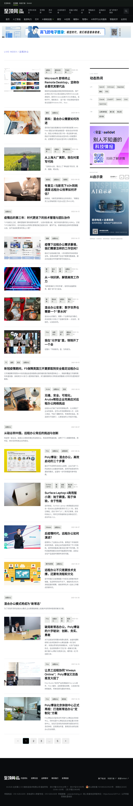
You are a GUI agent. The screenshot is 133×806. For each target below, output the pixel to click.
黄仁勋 (112, 112)
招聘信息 (34, 778)
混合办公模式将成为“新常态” (22, 604)
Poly (47, 332)
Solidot (29, 3)
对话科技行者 (61, 11)
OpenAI (101, 87)
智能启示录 (91, 11)
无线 (64, 389)
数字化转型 (49, 564)
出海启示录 (102, 11)
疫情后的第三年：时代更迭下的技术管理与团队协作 (37, 218)
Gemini (119, 99)
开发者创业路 (66, 150)
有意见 (48, 180)
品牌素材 (44, 778)
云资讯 (124, 19)
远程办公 (48, 71)
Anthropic (110, 87)
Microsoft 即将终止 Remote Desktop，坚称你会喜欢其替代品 (62, 82)
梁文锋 (101, 116)
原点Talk (50, 11)
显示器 (53, 270)
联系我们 (55, 778)
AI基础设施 (47, 19)
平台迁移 (67, 71)
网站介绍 (14, 778)
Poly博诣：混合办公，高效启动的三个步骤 (62, 459)
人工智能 (17, 19)
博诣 (61, 620)
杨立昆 (119, 112)
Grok (125, 99)
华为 (106, 92)
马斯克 (65, 180)
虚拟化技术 (58, 71)
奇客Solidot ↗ (123, 778)
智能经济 (114, 19)
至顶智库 (42, 11)
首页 (8, 19)
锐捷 (47, 238)
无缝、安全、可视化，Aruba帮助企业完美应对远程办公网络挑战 (62, 399)
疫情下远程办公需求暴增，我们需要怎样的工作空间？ (62, 246)
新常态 (68, 620)
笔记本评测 (70, 486)
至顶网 (15, 3)
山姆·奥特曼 (103, 112)
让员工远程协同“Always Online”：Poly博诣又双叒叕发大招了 (61, 674)
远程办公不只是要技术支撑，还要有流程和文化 (60, 572)
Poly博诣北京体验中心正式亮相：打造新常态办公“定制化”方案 (62, 709)
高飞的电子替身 (113, 11)
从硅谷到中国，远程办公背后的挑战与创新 (31, 433)
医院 (12, 362)
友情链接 (65, 778)
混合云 (69, 300)
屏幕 (60, 270)
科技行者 (22, 3)
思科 (47, 113)
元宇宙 (61, 333)
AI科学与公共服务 (99, 19)
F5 (6, 362)
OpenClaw (102, 104)
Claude (101, 99)
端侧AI (76, 19)
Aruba (48, 389)
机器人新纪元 (73, 11)
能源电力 (28, 19)
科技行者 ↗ (112, 778)
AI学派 (82, 11)
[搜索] (126, 11)
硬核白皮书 (69, 333)
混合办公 (54, 300)
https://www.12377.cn (111, 794)
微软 (46, 300)
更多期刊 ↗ (113, 177)
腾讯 (100, 92)
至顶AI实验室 (32, 11)
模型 (59, 19)
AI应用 (67, 19)
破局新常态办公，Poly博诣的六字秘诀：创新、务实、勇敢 (62, 631)
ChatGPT (110, 99)
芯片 (37, 19)
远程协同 (65, 451)
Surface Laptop (48, 486)
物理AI (85, 19)
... (49, 740)
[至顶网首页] (14, 11)
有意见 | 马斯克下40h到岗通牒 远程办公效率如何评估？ (61, 190)
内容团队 (24, 778)
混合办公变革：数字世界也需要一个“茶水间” (62, 309)
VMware (48, 527)
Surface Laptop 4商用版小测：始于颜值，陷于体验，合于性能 (61, 497)
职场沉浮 (48, 150)
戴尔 (46, 270)
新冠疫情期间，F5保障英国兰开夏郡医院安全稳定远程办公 (41, 368)
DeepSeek (120, 87)
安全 (18, 362)
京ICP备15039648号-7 (59, 787)
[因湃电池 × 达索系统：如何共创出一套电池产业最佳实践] (109, 234)
